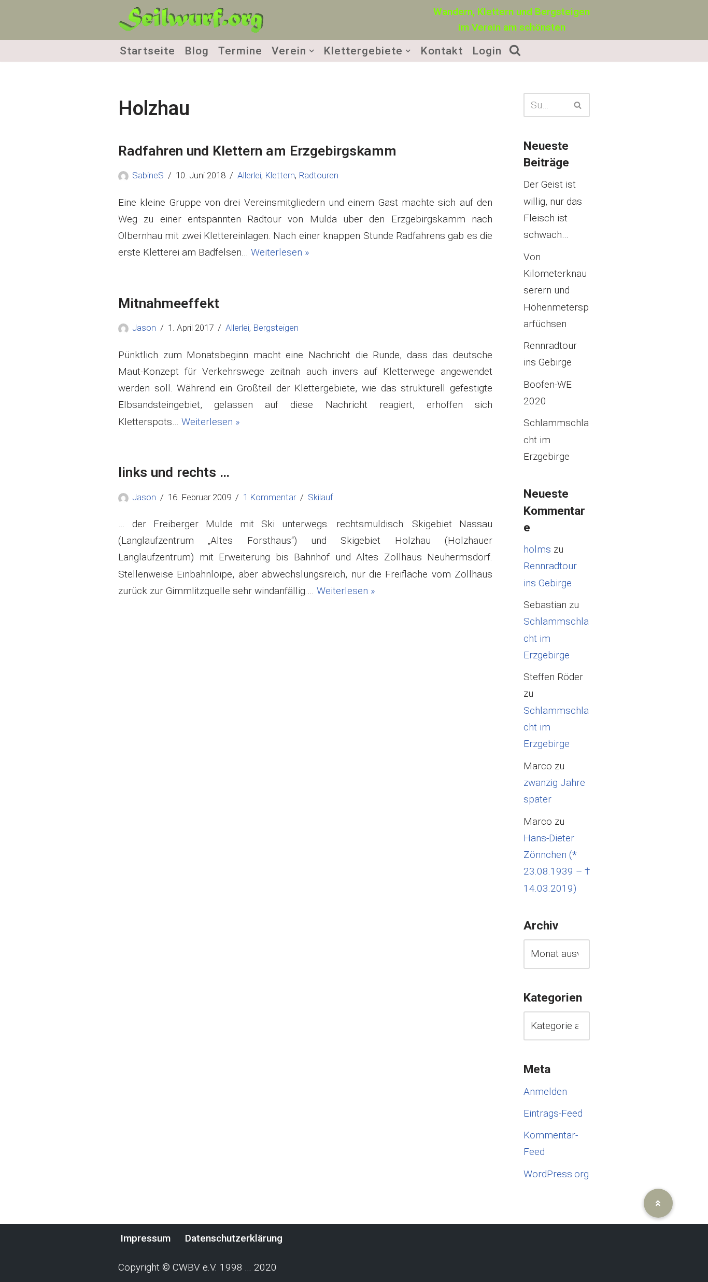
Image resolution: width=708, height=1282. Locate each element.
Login (487, 51)
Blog (197, 51)
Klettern (280, 175)
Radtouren (318, 175)
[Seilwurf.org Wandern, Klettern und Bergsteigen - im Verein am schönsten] (190, 20)
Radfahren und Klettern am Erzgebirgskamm (257, 151)
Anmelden (545, 1091)
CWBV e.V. (195, 1267)
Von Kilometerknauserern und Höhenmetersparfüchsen (556, 290)
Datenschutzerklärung (233, 1238)
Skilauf (320, 497)
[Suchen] (578, 105)
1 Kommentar (269, 497)
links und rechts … (174, 472)
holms (537, 549)
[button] (311, 50)
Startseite (147, 51)
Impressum (145, 1238)
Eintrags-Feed (553, 1113)
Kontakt (441, 51)
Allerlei (249, 175)
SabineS (148, 175)
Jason (144, 327)
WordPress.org (556, 1174)
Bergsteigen (276, 327)
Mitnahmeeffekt (168, 303)
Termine (240, 51)
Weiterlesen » (280, 252)
